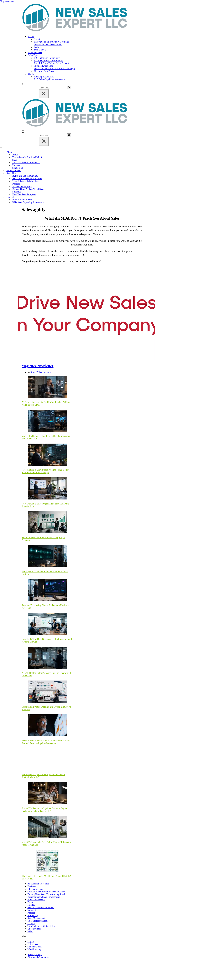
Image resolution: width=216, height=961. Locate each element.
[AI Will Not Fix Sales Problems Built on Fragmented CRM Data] (47, 658)
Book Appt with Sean (44, 76)
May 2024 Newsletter (37, 366)
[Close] (44, 93)
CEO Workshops (35, 889)
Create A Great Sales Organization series (46, 891)
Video (30, 931)
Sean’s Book (40, 49)
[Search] (23, 84)
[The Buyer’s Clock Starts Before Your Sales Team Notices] (47, 556)
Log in (30, 941)
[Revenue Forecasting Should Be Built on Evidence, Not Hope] (47, 590)
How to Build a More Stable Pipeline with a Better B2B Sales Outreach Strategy (45, 471)
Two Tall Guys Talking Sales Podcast (51, 63)
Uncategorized (34, 928)
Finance (31, 902)
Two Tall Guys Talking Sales (41, 926)
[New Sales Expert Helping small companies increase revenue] (75, 31)
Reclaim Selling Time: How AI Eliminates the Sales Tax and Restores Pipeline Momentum (46, 742)
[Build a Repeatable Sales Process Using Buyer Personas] (47, 522)
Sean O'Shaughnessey (40, 372)
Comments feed (34, 946)
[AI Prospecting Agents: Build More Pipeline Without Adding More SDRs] (47, 387)
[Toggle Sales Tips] (51, 173)
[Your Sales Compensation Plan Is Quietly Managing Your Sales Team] (47, 421)
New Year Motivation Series (40, 907)
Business (31, 886)
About (37, 39)
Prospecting (32, 915)
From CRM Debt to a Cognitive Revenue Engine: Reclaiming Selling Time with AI (45, 809)
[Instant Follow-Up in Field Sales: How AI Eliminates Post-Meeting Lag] (47, 827)
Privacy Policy (35, 954)
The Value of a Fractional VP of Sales (51, 41)
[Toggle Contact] (51, 197)
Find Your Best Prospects (45, 71)
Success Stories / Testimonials (48, 44)
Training (31, 923)
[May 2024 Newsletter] (86, 359)
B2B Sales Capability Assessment (49, 79)
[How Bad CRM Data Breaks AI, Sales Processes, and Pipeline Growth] (47, 624)
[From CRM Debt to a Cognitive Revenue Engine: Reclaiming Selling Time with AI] (47, 793)
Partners (37, 47)
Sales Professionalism (37, 920)
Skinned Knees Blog (43, 66)
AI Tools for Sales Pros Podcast (48, 60)
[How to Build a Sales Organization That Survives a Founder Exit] (47, 488)
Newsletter (32, 910)
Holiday (31, 905)
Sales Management (36, 918)
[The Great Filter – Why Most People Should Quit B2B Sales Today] (47, 861)
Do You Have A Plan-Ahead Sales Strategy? (54, 68)
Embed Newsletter (36, 899)
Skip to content (7, 1)
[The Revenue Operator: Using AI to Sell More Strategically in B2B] (47, 759)
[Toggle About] (51, 152)
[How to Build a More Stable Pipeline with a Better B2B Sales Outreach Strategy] (47, 455)
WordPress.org (34, 949)
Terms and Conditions (38, 957)
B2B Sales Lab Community (47, 58)
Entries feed (32, 944)
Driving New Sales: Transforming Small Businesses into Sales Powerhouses (46, 895)
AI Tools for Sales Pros (38, 883)
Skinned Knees (35, 52)
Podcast (31, 913)
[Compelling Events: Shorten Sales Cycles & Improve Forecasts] (47, 691)
